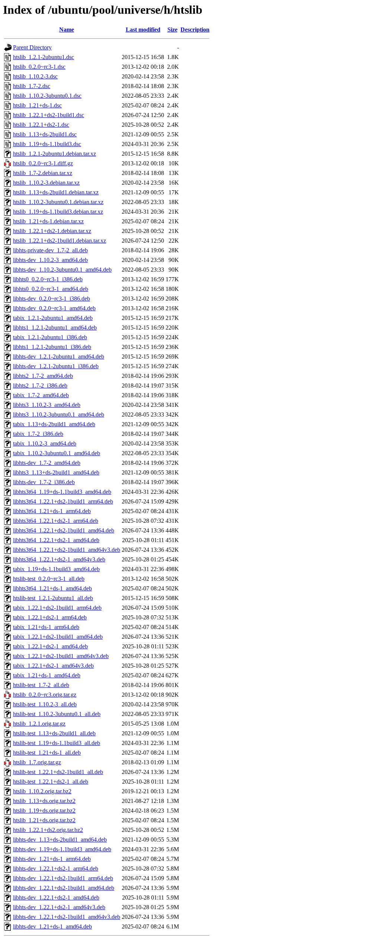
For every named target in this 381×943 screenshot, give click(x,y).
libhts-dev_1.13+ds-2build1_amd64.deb (60, 839)
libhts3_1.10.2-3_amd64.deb (46, 405)
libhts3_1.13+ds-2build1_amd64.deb (56, 472)
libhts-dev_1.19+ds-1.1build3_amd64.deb (62, 849)
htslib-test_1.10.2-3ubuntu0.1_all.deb (56, 714)
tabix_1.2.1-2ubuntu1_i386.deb (50, 337)
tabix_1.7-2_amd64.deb (41, 395)
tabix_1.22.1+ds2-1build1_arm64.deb (57, 608)
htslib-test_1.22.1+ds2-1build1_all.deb (58, 772)
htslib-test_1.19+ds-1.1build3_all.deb (56, 743)
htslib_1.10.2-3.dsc (35, 76)
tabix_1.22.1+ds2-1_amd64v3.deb (53, 665)
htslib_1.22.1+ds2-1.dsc (41, 124)
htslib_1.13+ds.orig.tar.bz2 (44, 801)
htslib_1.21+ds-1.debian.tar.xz (48, 221)
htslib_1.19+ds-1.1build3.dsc (47, 144)
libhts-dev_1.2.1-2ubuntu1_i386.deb (56, 366)
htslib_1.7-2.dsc (31, 86)
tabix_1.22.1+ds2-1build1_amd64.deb (58, 636)
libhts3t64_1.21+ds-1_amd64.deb (52, 588)
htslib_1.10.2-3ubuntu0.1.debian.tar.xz (58, 202)
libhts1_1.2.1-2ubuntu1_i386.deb (52, 347)
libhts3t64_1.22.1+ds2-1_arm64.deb (55, 521)
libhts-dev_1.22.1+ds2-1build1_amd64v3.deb (66, 917)
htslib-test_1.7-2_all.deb (41, 685)
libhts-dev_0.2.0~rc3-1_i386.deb (51, 298)
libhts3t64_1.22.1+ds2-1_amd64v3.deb (59, 559)
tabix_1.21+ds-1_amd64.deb (46, 675)
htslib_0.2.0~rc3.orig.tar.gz (44, 694)
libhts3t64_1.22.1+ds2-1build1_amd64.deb (63, 530)
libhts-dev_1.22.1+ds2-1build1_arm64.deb (63, 878)
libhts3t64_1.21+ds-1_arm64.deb (52, 511)
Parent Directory (32, 47)
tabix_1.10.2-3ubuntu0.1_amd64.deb (56, 453)
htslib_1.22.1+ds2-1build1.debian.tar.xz (59, 240)
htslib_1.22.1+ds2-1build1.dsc (48, 115)
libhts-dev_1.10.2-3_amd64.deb (50, 260)
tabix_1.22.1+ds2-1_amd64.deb (50, 646)
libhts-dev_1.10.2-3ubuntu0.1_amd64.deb (62, 269)
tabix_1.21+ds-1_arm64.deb (46, 627)
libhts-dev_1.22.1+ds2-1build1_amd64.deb (63, 888)
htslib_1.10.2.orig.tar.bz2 (42, 791)
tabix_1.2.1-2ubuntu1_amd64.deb (53, 318)
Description (194, 29)
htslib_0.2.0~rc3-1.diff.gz (43, 163)
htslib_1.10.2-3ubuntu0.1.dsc (47, 96)
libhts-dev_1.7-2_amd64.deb (46, 463)
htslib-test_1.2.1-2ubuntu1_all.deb (53, 598)
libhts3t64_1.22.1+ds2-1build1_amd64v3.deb (66, 550)
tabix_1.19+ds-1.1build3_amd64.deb (56, 569)
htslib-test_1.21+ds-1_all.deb (47, 752)
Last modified (143, 29)
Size (172, 29)
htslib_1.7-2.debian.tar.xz (42, 173)
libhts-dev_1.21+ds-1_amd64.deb (52, 926)
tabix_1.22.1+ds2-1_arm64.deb (50, 617)
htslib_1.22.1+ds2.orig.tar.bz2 (48, 830)
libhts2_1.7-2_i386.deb (40, 385)
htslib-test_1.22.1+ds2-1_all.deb (50, 781)
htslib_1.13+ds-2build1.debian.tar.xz (56, 192)
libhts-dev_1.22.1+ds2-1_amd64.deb (56, 897)
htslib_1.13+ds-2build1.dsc (45, 134)
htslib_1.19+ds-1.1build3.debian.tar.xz (58, 211)
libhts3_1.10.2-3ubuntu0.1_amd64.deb (58, 414)
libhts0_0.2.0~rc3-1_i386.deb (48, 279)
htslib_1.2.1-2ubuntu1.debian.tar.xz (54, 153)
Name (66, 29)
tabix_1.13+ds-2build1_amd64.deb (54, 424)
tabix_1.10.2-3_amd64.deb (44, 443)
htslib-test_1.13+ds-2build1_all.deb (54, 733)
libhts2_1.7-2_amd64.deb (43, 376)
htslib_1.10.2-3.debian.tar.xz (46, 182)
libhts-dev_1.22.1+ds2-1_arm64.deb (55, 868)
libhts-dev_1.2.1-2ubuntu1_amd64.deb (58, 356)
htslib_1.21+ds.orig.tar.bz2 (44, 820)
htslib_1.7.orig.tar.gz (37, 762)
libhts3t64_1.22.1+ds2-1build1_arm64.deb (63, 501)
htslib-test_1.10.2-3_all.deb (45, 704)
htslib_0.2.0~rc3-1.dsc (39, 67)
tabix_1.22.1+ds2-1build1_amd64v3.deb (61, 656)
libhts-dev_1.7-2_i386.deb (44, 482)
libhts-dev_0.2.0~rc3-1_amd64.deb (54, 308)
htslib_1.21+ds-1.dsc (37, 105)
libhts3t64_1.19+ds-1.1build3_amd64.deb (62, 492)
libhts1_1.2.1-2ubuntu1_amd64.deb (55, 327)
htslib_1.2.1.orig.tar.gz (39, 723)
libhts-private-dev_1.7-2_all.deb (50, 250)
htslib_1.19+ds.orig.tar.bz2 (44, 810)
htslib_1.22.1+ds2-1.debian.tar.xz (52, 231)
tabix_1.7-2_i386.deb (38, 434)
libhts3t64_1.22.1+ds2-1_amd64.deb (56, 540)
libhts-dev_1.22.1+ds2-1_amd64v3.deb (59, 907)
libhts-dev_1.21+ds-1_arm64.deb (52, 859)
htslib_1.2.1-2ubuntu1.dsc (43, 57)
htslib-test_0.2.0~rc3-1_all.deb (48, 579)
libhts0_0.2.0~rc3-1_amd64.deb (50, 289)
